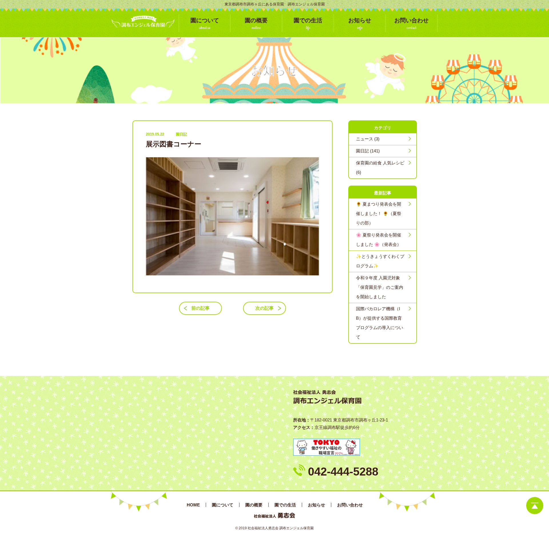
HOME (193, 504)
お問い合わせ (350, 504)
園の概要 (253, 504)
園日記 (181, 134)
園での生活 (285, 504)
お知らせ (316, 504)
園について (222, 504)
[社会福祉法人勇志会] (143, 21)
